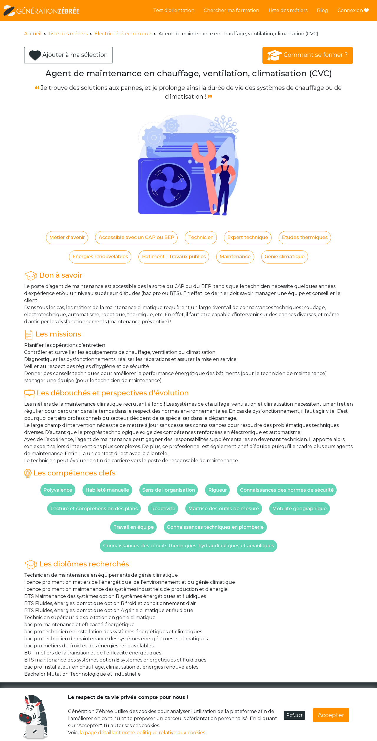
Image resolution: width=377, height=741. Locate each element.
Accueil (33, 34)
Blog (322, 10)
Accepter (331, 715)
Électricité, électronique (123, 34)
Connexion (351, 10)
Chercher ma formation (231, 10)
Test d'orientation (173, 10)
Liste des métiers (288, 10)
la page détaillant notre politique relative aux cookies (142, 732)
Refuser (294, 715)
